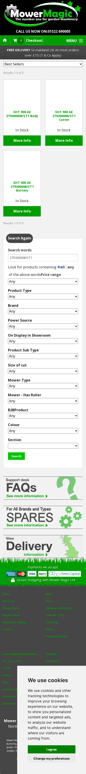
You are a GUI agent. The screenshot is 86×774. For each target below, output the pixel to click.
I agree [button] (52, 749)
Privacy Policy (11, 608)
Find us (7, 675)
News (6, 594)
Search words (20, 250)
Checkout (34, 40)
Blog (5, 682)
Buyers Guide (12, 615)
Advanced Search (14, 704)
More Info (22, 140)
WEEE (49, 594)
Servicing (52, 622)
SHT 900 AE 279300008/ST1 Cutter (64, 116)
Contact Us (53, 661)
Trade (6, 668)
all (62, 267)
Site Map (51, 654)
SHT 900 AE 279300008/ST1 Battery (22, 186)
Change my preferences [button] (52, 758)
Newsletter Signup (15, 622)
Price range (51, 274)
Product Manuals (57, 636)
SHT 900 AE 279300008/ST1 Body (22, 114)
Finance (8, 629)
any (70, 267)
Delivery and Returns (59, 608)
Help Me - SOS (55, 615)
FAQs (49, 601)
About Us (9, 601)
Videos (50, 629)
